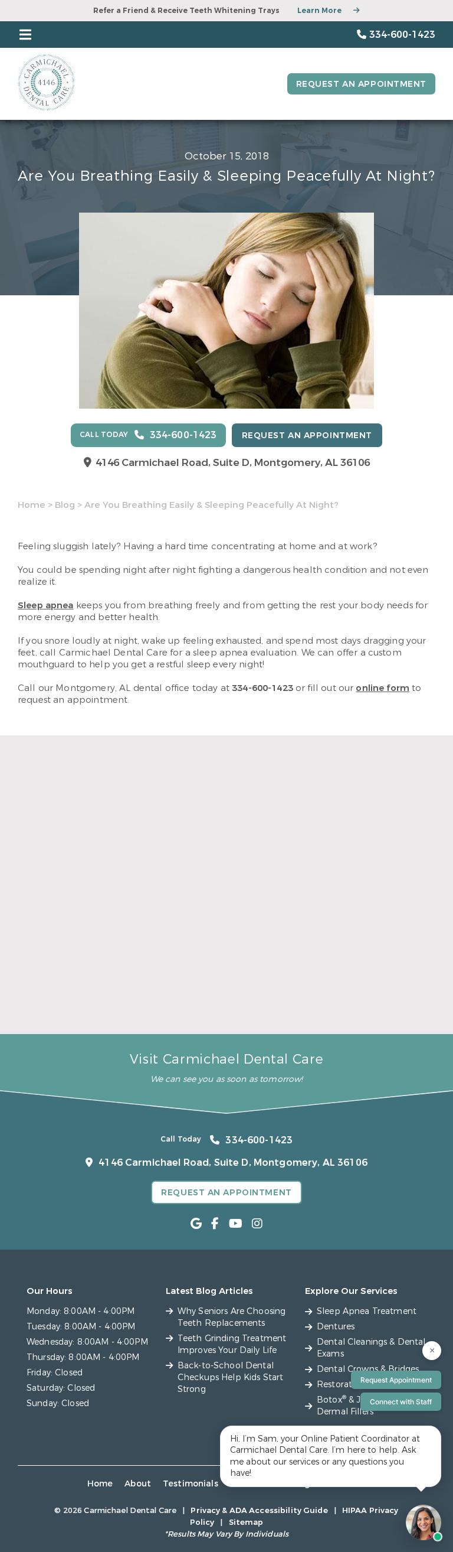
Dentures (335, 1326)
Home (31, 505)
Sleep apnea (46, 605)
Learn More (319, 10)
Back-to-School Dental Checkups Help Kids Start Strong (368, 985)
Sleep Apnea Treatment (366, 1311)
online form (382, 688)
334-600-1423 (262, 688)
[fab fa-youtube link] (235, 1224)
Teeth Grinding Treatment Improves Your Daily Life (226, 980)
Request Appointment (396, 1379)
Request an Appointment (361, 84)
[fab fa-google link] (196, 1224)
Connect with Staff (401, 1401)
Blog (65, 505)
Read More (40, 1015)
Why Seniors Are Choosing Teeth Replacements (80, 980)
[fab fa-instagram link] (257, 1224)
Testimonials (190, 1483)
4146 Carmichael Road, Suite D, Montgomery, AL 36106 (233, 462)
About (137, 1483)
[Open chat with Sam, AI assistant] (423, 1522)
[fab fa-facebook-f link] (215, 1224)
